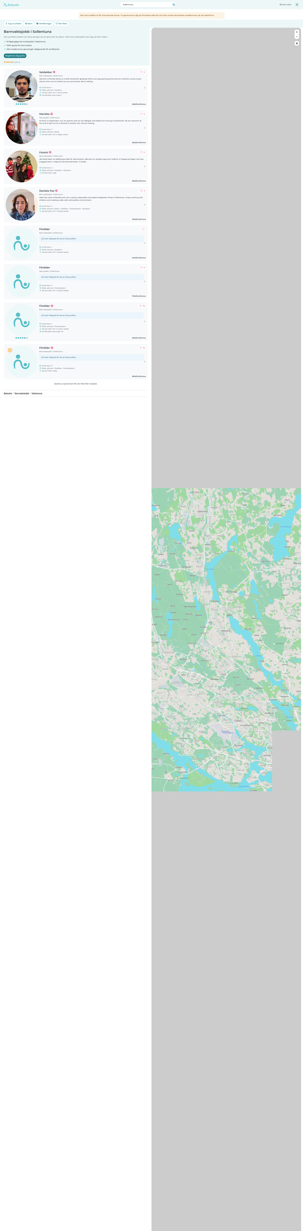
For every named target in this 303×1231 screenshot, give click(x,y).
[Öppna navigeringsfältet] (297, 4)
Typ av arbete (14, 23)
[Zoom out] (296, 36)
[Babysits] (11, 4)
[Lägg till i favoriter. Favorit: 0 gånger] (143, 229)
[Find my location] (296, 43)
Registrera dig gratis (15, 56)
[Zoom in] (296, 32)
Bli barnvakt (285, 4)
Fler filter (62, 23)
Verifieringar (45, 23)
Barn (30, 23)
